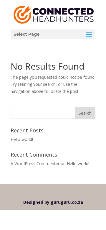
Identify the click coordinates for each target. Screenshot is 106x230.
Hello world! (22, 139)
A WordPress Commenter (35, 163)
